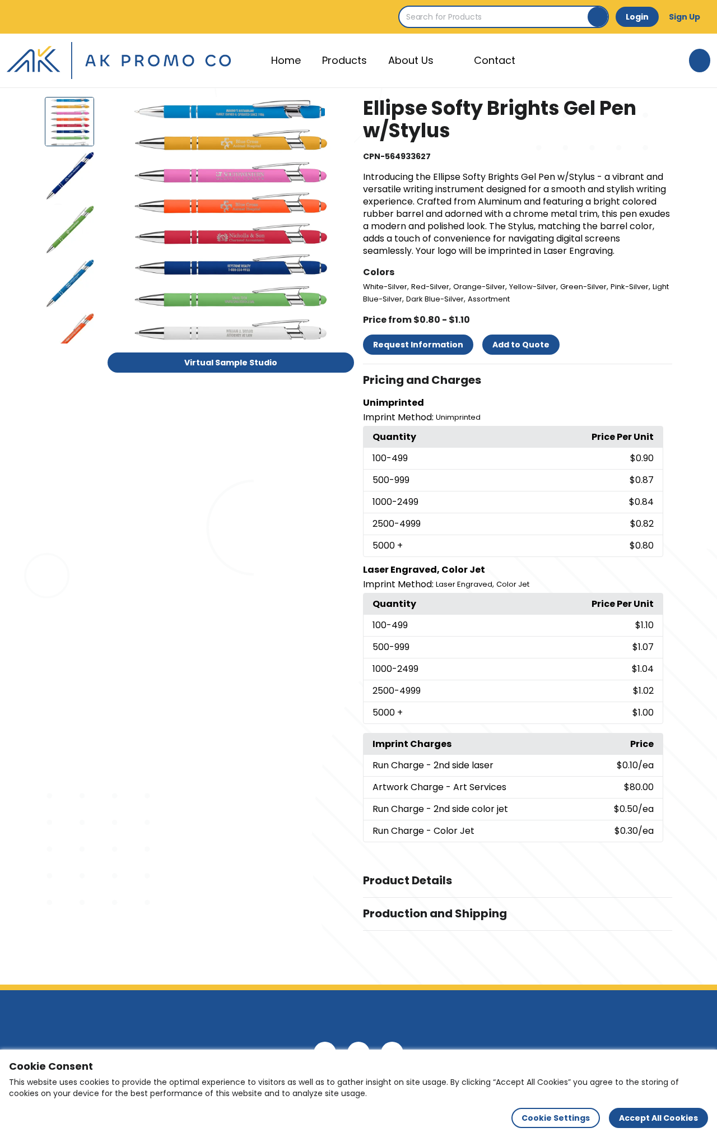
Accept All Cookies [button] (658, 1118)
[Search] (598, 17)
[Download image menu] (339, 111)
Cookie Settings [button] (556, 1118)
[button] (517, 380)
